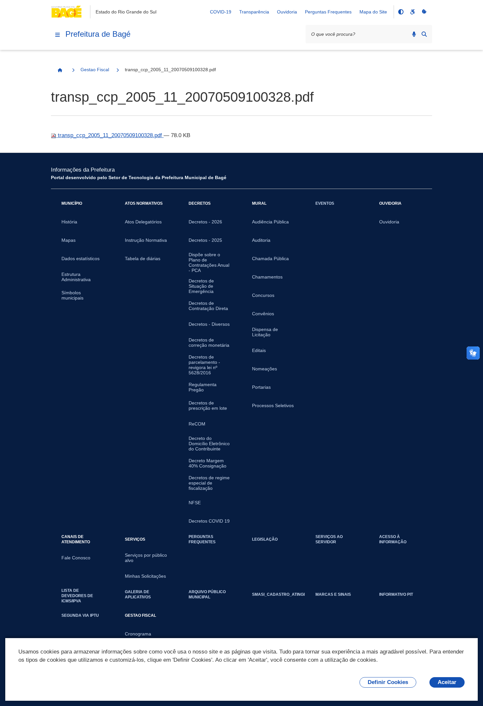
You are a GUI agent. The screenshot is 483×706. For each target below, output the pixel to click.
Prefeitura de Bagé (97, 34)
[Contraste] (400, 12)
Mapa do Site (373, 11)
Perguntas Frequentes (328, 11)
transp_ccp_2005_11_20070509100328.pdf (110, 135)
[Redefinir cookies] (424, 12)
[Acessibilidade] (412, 12)
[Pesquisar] (424, 34)
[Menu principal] (57, 34)
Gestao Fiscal (94, 69)
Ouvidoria (287, 11)
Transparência (254, 11)
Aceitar (447, 682)
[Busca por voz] (414, 34)
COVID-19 (220, 11)
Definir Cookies (388, 682)
